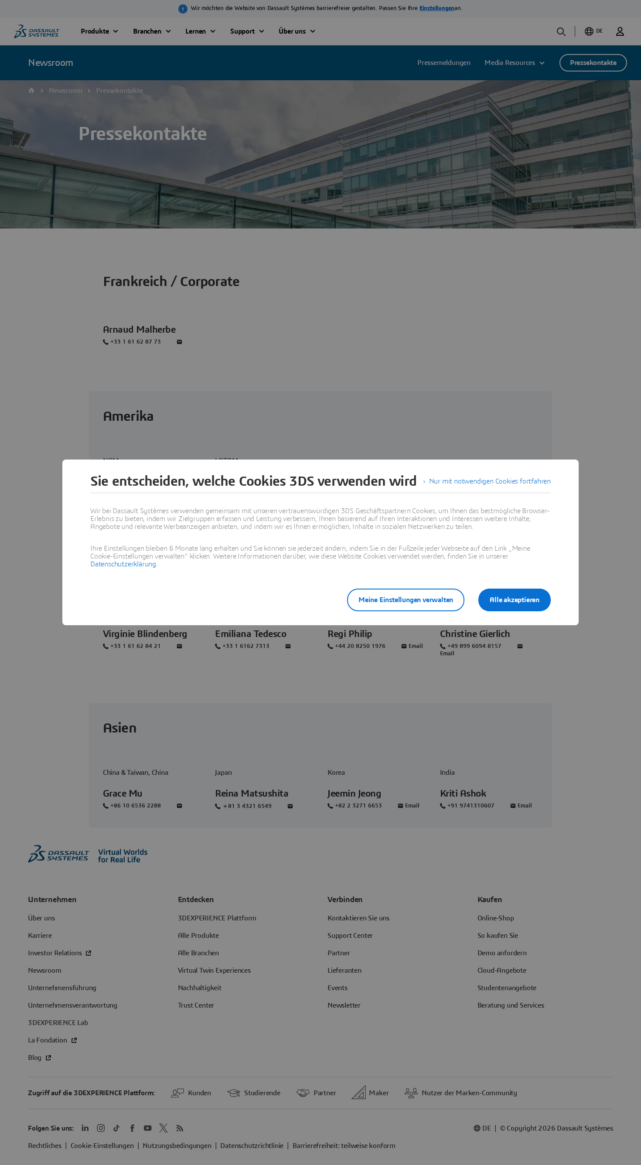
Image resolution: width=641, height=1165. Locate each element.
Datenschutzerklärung (123, 564)
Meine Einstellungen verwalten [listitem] (405, 599)
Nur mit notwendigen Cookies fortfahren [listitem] (490, 481)
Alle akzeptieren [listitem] (514, 599)
